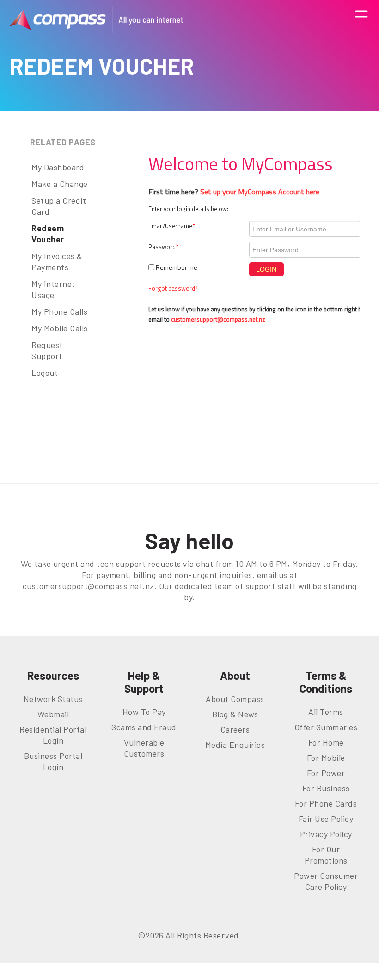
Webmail (53, 714)
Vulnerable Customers (144, 747)
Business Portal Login (53, 761)
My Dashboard (57, 167)
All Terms (325, 712)
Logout (44, 372)
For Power (326, 773)
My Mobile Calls (59, 328)
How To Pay (144, 712)
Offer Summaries (326, 727)
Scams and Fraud (144, 727)
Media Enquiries (235, 744)
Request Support (47, 350)
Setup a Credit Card (58, 206)
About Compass (235, 699)
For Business (326, 788)
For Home (326, 742)
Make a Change (59, 184)
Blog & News (235, 714)
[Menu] (361, 19)
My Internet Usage (53, 289)
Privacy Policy (326, 834)
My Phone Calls (59, 311)
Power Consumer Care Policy (326, 881)
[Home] (96, 19)
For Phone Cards (326, 803)
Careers (235, 729)
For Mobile (326, 757)
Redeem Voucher (47, 233)
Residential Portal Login (52, 735)
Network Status (53, 699)
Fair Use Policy (326, 819)
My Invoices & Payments (57, 261)
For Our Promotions (326, 854)
